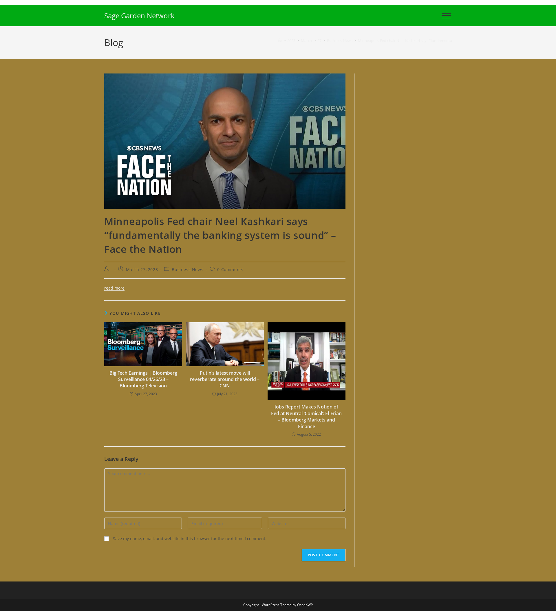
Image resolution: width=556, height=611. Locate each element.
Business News (187, 269)
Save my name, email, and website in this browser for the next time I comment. (189, 538)
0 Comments (230, 269)
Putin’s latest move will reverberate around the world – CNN (224, 379)
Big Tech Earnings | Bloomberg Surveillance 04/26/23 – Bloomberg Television (143, 379)
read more (114, 288)
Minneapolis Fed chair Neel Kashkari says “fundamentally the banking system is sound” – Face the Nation (448, 40)
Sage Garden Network (139, 15)
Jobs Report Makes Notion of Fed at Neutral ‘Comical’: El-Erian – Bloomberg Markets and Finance (306, 416)
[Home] (280, 40)
